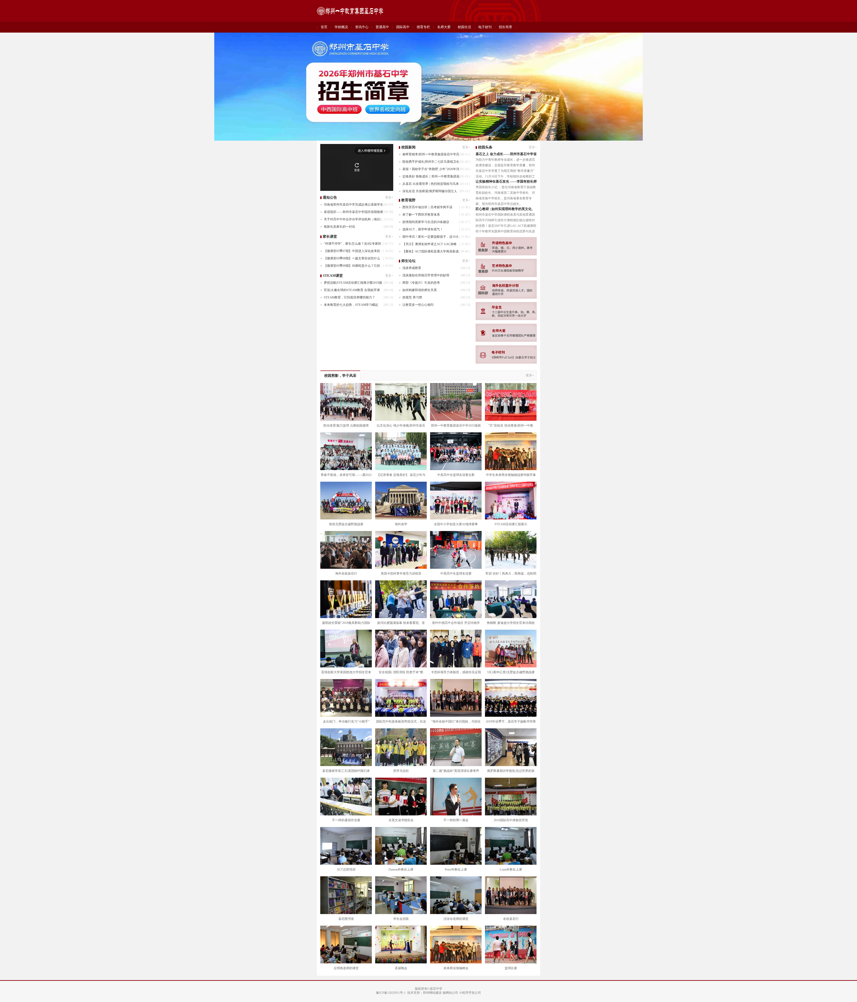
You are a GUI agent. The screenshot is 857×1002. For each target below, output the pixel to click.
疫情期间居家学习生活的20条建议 (425, 222)
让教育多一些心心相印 (417, 304)
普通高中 (382, 27)
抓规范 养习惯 (411, 297)
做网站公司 (450, 992)
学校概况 (341, 27)
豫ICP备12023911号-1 (391, 992)
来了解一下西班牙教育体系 (420, 214)
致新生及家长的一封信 (339, 226)
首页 (324, 27)
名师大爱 (444, 27)
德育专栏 (423, 27)
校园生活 (464, 27)
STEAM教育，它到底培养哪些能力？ (349, 297)
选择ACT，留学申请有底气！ (422, 229)
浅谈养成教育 (411, 268)
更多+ (389, 197)
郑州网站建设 (432, 992)
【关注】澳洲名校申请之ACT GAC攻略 (429, 244)
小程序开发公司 (470, 992)
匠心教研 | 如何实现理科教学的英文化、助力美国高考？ (505, 209)
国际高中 (403, 27)
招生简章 (505, 27)
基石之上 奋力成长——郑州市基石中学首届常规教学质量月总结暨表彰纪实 (506, 154)
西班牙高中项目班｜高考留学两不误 (426, 207)
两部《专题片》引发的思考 (420, 282)
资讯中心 (361, 27)
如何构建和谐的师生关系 (419, 290)
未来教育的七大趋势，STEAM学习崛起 (350, 304)
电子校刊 (485, 27)
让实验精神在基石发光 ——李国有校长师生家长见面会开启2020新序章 (506, 182)
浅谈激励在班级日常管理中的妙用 (425, 275)
